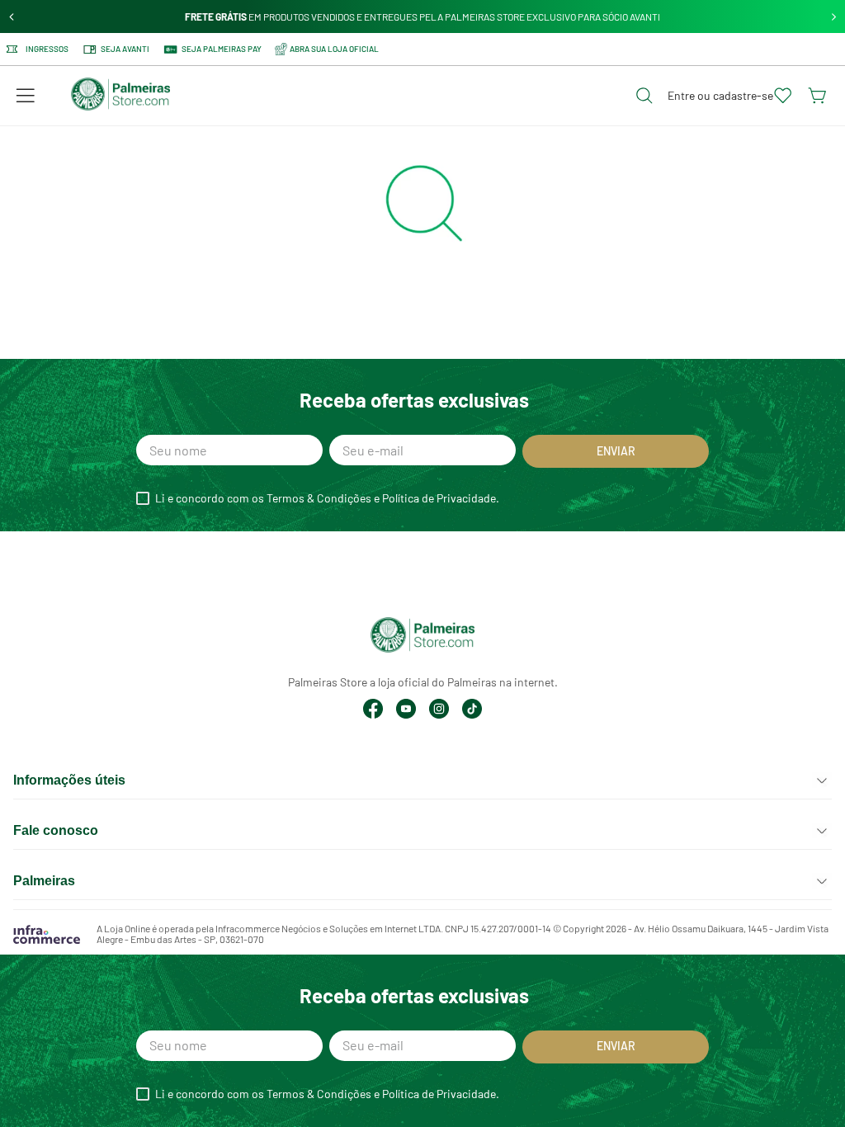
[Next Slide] (834, 17)
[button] (25, 95)
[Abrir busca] (644, 96)
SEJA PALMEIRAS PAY (222, 49)
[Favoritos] (783, 96)
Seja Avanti (125, 49)
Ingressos (47, 49)
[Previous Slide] (12, 17)
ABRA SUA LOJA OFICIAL (334, 49)
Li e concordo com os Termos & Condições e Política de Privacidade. (327, 498)
